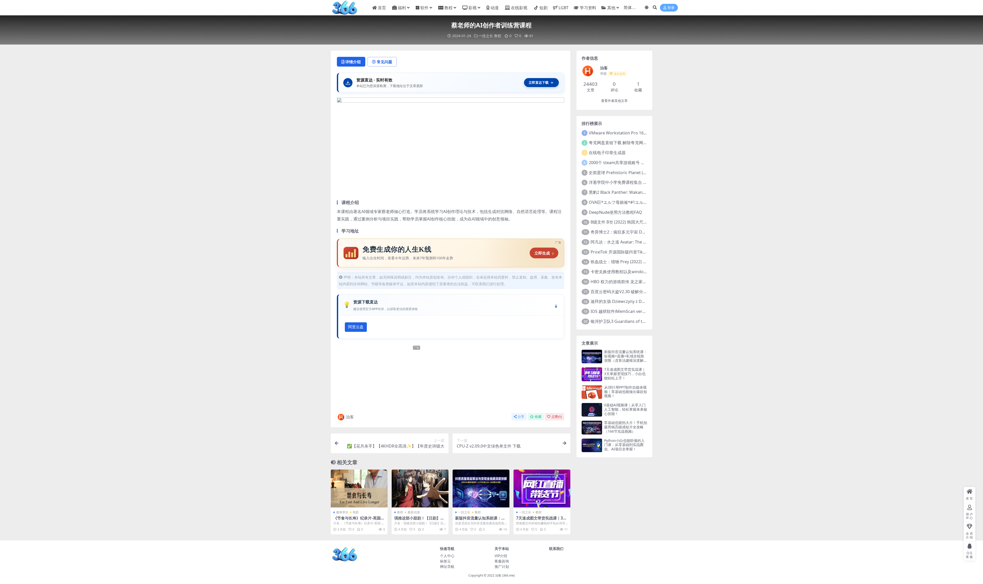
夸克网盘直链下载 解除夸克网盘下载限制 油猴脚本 (635, 142)
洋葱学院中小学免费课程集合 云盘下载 (624, 182)
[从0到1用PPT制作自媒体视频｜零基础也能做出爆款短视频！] (592, 392)
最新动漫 (414, 512)
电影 (356, 512)
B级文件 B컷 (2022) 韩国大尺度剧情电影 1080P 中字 (638, 222)
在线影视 (519, 7)
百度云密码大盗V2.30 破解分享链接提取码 (629, 291)
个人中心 (447, 555)
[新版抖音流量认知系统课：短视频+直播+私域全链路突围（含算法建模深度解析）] (481, 488)
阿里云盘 (356, 327)
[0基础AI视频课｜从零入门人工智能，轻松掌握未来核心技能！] (592, 410)
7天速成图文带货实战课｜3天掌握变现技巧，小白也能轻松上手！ (625, 373)
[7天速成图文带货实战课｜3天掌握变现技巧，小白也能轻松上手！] (542, 488)
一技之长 (486, 35)
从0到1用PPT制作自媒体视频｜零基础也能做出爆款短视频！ (625, 391)
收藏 (538, 417)
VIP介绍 (501, 555)
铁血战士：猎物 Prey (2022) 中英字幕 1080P (631, 261)
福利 (402, 7)
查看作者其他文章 (614, 101)
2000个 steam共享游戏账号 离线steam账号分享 (633, 162)
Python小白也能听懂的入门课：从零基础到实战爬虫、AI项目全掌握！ (624, 445)
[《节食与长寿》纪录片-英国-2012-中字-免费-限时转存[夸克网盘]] (359, 488)
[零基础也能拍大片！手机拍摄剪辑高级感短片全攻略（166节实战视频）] (592, 427)
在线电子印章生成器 (607, 152)
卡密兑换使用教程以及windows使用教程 (628, 271)
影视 (472, 7)
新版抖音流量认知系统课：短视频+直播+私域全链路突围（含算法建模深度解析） (625, 358)
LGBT (564, 7)
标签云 (445, 561)
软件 (424, 7)
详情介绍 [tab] (353, 61)
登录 (671, 8)
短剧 (543, 7)
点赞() (556, 417)
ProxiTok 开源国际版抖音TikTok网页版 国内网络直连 (639, 252)
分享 (521, 417)
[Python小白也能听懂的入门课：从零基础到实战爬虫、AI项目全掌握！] (592, 445)
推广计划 (502, 566)
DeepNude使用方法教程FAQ (615, 212)
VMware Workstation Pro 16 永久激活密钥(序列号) (636, 133)
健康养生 (342, 512)
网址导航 (447, 566)
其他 (611, 7)
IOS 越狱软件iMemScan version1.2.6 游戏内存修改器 (640, 311)
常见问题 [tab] (384, 61)
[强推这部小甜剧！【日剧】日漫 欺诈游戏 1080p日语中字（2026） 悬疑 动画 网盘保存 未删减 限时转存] (420, 488)
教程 (448, 7)
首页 (382, 7)
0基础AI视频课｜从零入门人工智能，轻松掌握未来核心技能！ (625, 409)
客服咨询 (502, 561)
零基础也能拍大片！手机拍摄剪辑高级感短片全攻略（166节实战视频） (625, 427)
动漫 (494, 7)
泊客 (350, 416)
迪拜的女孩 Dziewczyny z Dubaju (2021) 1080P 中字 (639, 301)
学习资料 (588, 7)
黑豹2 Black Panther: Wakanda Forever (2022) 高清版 (639, 192)
